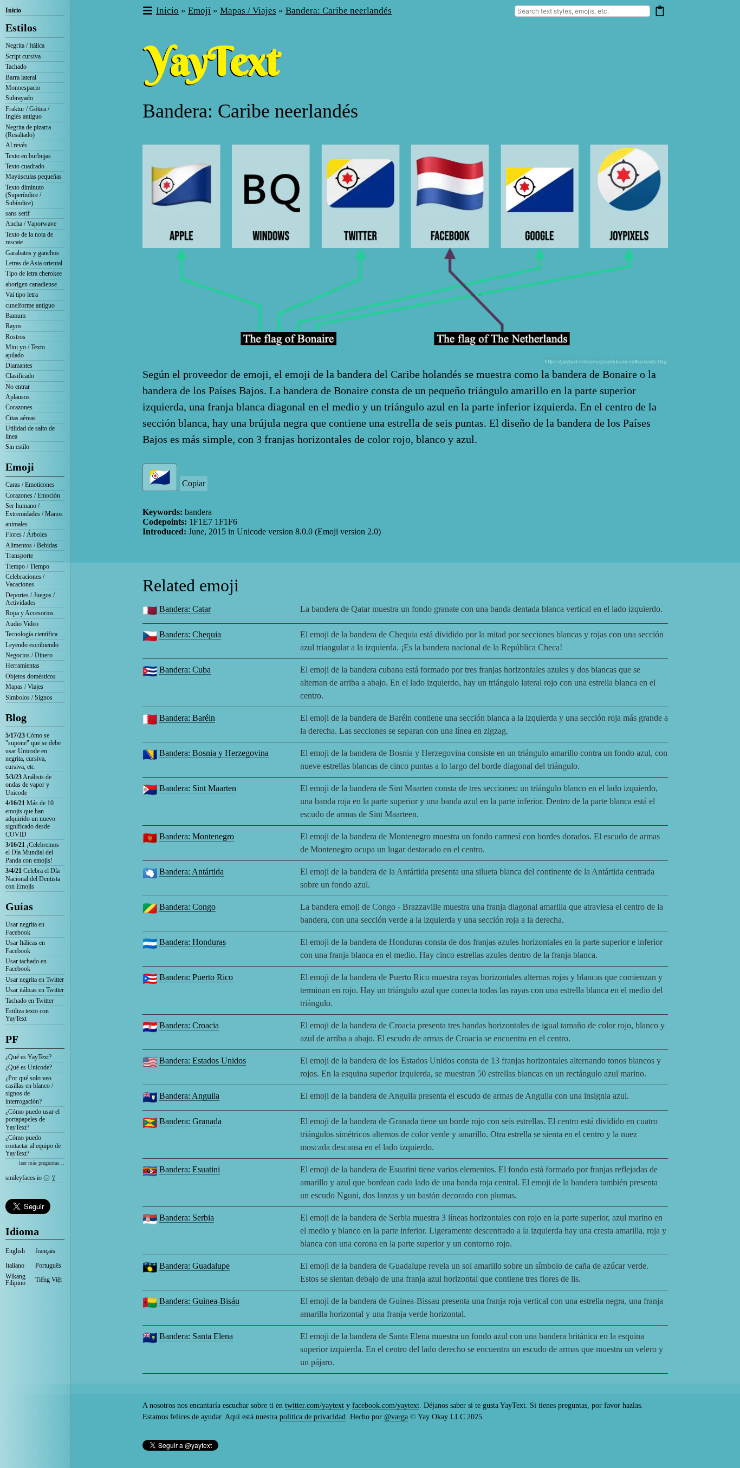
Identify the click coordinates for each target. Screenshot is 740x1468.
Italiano (14, 1265)
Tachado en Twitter (29, 1000)
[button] (147, 11)
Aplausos (17, 397)
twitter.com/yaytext (314, 1405)
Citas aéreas (20, 418)
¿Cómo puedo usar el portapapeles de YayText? (32, 1119)
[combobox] (582, 11)
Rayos (13, 326)
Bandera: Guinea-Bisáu (199, 1301)
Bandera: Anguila (189, 1095)
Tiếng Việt (48, 1279)
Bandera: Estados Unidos (202, 1060)
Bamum (15, 315)
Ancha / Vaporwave (30, 223)
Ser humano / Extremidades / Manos (34, 509)
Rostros (15, 337)
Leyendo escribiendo (32, 645)
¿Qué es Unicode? (28, 1067)
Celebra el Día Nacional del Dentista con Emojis (32, 878)
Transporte (19, 555)
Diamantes (19, 365)
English (15, 1251)
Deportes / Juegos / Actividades (30, 598)
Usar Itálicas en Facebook (25, 946)
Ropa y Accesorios (29, 613)
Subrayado (19, 98)
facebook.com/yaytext (385, 1405)
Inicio (13, 10)
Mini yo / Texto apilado (25, 350)
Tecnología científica (31, 634)
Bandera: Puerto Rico (196, 977)
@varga (396, 1417)
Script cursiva (23, 56)
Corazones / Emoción (32, 495)
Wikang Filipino (15, 1280)
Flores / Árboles (26, 534)
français (45, 1251)
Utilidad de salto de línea (30, 432)
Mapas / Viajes (24, 686)
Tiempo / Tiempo (27, 566)
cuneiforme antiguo (30, 305)
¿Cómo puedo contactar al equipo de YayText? (33, 1145)
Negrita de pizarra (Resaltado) (28, 131)
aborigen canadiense (31, 284)
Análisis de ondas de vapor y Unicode (28, 785)
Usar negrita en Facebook (24, 928)
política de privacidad (313, 1417)
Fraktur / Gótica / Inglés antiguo (27, 112)
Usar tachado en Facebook (26, 965)
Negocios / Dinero (29, 655)
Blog (16, 717)
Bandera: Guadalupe (194, 1265)
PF (11, 1039)
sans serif (17, 213)
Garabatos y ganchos (32, 253)
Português (48, 1265)
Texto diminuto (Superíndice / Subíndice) (24, 195)
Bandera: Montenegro (196, 836)
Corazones (19, 407)
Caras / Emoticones (30, 484)
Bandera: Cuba (185, 669)
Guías (19, 906)
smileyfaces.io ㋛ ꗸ (30, 1178)
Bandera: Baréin (187, 717)
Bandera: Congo (187, 906)
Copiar (193, 483)
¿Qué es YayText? (28, 1057)
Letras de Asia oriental (33, 263)
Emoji (19, 467)
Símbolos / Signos (29, 697)
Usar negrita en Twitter (34, 979)
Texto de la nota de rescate (29, 238)
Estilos (21, 28)
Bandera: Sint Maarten (197, 788)
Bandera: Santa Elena (196, 1336)
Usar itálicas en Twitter (34, 990)
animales (16, 524)
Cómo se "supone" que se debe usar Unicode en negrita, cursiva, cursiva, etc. (33, 751)
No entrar (17, 386)
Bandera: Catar (185, 609)
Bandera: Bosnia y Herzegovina (214, 753)
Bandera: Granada (190, 1121)
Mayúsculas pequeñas (33, 176)
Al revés (16, 145)
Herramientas (22, 665)
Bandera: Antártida (191, 871)
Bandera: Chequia (190, 634)
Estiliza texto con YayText (27, 1014)
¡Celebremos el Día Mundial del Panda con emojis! (32, 852)
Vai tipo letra (21, 294)
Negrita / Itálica (24, 45)
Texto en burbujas (28, 156)
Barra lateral (20, 77)
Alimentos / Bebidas (31, 545)
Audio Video (21, 624)
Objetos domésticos (30, 676)
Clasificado (19, 376)
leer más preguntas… (41, 1163)
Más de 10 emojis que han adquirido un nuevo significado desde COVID (30, 818)
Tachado (16, 66)
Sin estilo (17, 447)
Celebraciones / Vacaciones (24, 580)
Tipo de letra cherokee (33, 273)
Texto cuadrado (24, 166)
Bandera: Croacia (189, 1025)
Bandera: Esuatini (189, 1169)
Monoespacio (22, 88)
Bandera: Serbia (186, 1217)
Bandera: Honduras (192, 942)
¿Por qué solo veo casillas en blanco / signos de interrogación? (29, 1089)
